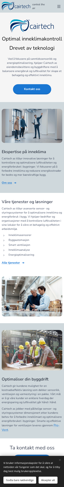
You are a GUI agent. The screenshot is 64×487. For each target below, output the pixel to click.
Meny (58, 6)
